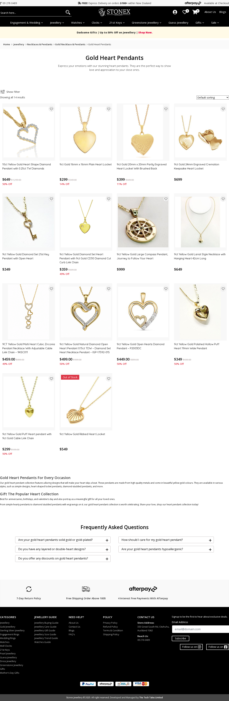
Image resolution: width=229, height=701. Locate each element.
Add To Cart (28, 156)
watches (76, 22)
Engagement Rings (9, 634)
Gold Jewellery (7, 626)
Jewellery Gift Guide (44, 630)
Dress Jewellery (8, 661)
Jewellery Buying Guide (46, 622)
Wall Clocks (6, 645)
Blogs (222, 12)
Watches (4, 642)
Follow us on (215, 646)
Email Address (180, 622)
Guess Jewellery (178, 22)
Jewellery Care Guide (45, 626)
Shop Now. (145, 32)
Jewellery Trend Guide (46, 638)
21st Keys (115, 22)
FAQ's (72, 634)
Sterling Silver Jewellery (12, 630)
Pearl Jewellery (8, 653)
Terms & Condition (113, 630)
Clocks (95, 22)
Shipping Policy (111, 634)
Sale (213, 22)
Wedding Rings (8, 638)
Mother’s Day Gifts (9, 672)
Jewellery (55, 22)
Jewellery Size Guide (45, 634)
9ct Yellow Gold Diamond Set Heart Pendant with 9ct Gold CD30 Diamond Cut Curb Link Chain (85, 258)
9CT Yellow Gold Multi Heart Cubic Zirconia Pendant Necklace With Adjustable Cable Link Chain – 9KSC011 (28, 348)
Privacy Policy (110, 622)
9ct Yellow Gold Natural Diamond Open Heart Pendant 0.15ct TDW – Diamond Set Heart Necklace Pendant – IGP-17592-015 (85, 348)
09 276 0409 (10, 3)
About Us (210, 12)
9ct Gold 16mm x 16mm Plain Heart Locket (86, 164)
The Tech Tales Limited (151, 697)
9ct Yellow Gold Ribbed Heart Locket (82, 434)
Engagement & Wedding (25, 22)
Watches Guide (42, 642)
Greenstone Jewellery (145, 22)
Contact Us (74, 626)
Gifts (198, 22)
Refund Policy (110, 626)
